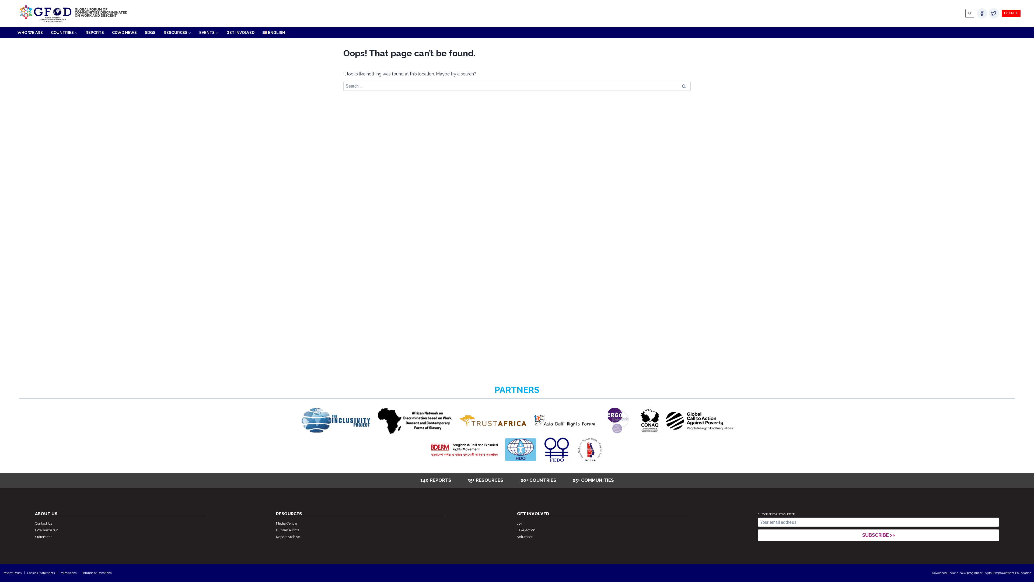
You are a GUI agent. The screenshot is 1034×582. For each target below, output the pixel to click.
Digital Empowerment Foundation (1007, 573)
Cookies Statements (41, 573)
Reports (95, 32)
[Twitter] (994, 13)
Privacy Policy (12, 573)
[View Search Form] (969, 13)
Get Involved (240, 32)
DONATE (1011, 13)
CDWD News (124, 32)
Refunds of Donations (96, 573)
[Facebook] (982, 13)
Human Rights (287, 530)
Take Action (526, 530)
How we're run (46, 530)
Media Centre (286, 523)
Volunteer (525, 537)
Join (520, 523)
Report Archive (288, 537)
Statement (43, 537)
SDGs (150, 32)
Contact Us (43, 523)
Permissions (68, 573)
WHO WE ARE (30, 32)
